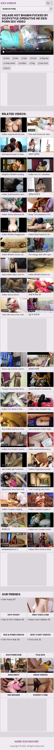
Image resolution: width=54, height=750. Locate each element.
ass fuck (44, 63)
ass (25, 58)
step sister (10, 63)
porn (8, 68)
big (33, 63)
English (49, 3)
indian (23, 63)
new (7, 58)
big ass (45, 58)
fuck (34, 58)
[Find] (51, 9)
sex (16, 58)
